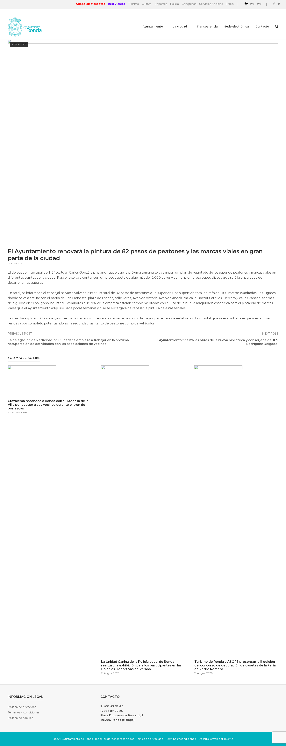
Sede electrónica (236, 26)
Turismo (133, 4)
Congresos (189, 4)
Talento (228, 738)
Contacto (262, 26)
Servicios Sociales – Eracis (216, 4)
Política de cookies (20, 718)
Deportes (160, 4)
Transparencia (207, 26)
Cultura (146, 4)
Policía (174, 4)
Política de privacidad (22, 707)
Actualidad (19, 44)
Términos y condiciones (23, 712)
